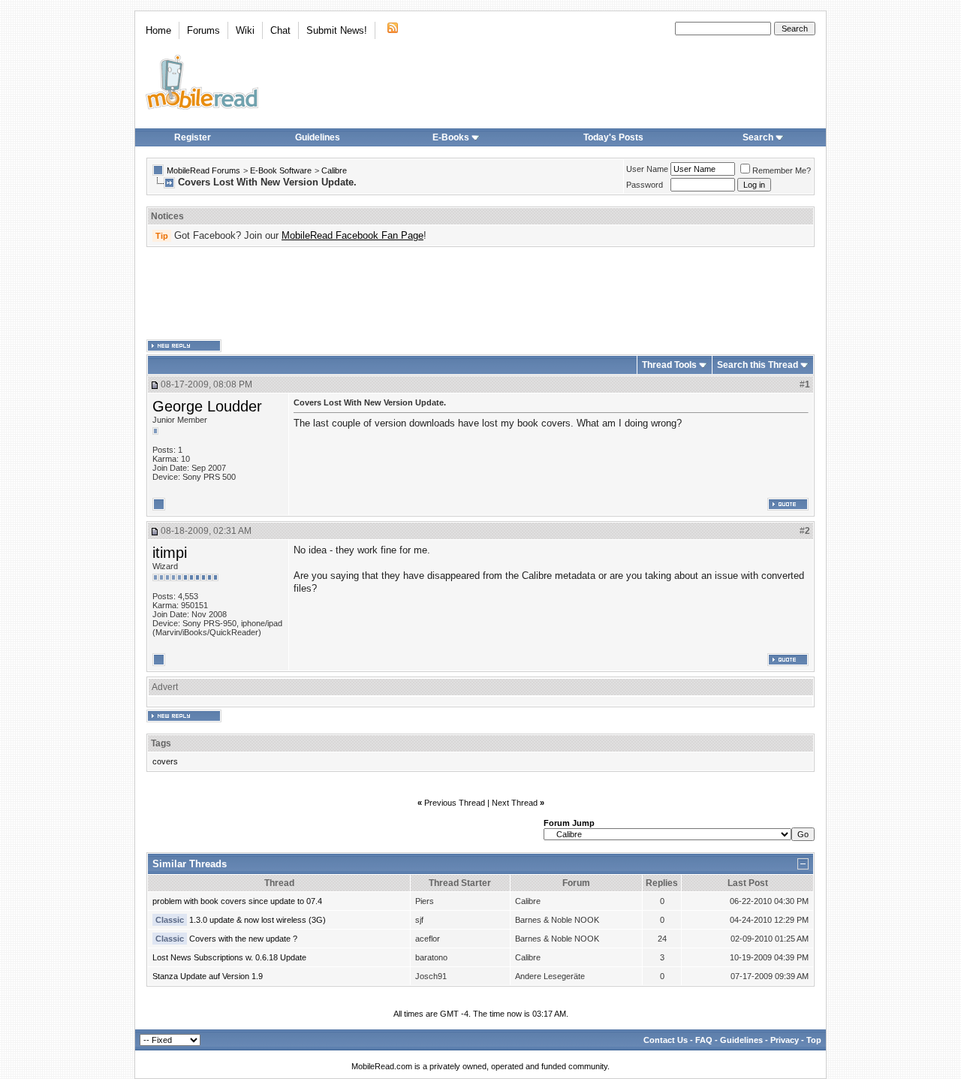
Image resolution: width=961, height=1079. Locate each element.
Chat (280, 30)
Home (158, 30)
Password (644, 184)
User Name (647, 168)
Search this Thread (757, 365)
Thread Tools (669, 365)
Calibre (334, 170)
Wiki (245, 30)
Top (813, 1039)
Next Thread (515, 802)
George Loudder (207, 406)
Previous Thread (454, 802)
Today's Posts (613, 137)
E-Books (450, 137)
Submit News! (336, 30)
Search (758, 137)
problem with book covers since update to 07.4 (237, 901)
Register (192, 137)
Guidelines (317, 137)
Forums (203, 30)
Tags (161, 743)
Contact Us (665, 1039)
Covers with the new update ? (243, 938)
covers (165, 761)
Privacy (784, 1039)
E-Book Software (281, 170)
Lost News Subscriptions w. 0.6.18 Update (229, 957)
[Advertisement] (480, 293)
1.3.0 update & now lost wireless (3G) (257, 919)
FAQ (703, 1039)
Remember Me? (781, 170)
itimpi (169, 552)
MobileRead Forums (203, 170)
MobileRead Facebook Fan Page (352, 235)
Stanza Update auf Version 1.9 (207, 976)
